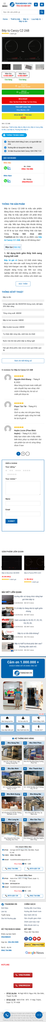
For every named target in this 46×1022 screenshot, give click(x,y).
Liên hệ (4, 912)
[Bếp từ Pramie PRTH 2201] (34, 563)
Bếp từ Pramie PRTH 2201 (32, 573)
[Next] (40, 49)
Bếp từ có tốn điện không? (28, 633)
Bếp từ (26, 19)
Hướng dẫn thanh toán (32, 911)
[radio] (8, 75)
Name (8, 499)
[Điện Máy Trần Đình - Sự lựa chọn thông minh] (20, 4)
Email (8, 510)
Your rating (11, 467)
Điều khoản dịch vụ (31, 925)
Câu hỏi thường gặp (8, 918)
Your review (11, 479)
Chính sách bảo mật (32, 922)
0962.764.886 (27, 169)
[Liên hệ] (39, 1015)
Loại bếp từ (36, 19)
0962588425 (6, 937)
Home (5, 19)
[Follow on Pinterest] (35, 939)
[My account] (36, 5)
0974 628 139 (35, 869)
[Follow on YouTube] (39, 939)
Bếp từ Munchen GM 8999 (10, 573)
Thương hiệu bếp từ (21, 129)
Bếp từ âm (23, 21)
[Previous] (5, 49)
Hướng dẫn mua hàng (32, 908)
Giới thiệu (4, 908)
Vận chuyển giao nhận (32, 918)
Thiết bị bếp (15, 19)
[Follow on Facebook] (26, 939)
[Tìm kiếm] (42, 12)
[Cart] (42, 5)
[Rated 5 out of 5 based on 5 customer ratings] (5, 34)
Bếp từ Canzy (35, 127)
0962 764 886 (13, 869)
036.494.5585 (13, 942)
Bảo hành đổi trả (30, 915)
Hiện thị (17, 247)
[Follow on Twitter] (30, 939)
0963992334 (27, 182)
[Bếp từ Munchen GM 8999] (12, 563)
